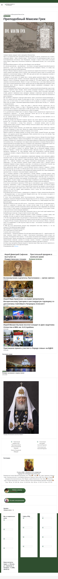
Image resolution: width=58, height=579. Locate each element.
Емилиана (9, 477)
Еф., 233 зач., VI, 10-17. (36, 482)
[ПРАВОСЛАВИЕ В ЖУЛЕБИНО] (12, 5)
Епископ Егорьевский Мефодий (16, 451)
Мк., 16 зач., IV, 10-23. (23, 482)
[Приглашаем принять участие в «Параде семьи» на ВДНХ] (18, 346)
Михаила (28, 480)
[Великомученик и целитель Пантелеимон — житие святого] (17, 276)
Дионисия (27, 477)
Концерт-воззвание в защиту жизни (13, 373)
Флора (30, 475)
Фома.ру (16, 246)
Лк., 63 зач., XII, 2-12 (47, 482)
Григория (9, 480)
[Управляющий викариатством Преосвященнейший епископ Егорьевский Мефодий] (16, 445)
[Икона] (29, 470)
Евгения (23, 480)
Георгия (51, 477)
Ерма (42, 475)
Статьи (8, 16)
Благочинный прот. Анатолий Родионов (42, 447)
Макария (26, 478)
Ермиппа (33, 477)
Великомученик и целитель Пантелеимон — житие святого (28, 278)
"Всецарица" (49, 480)
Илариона (22, 477)
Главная (5, 14)
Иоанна (46, 477)
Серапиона (46, 475)
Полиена (52, 475)
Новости (10, 14)
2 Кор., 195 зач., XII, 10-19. (11, 482)
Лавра (35, 475)
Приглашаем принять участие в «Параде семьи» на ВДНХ (28, 348)
